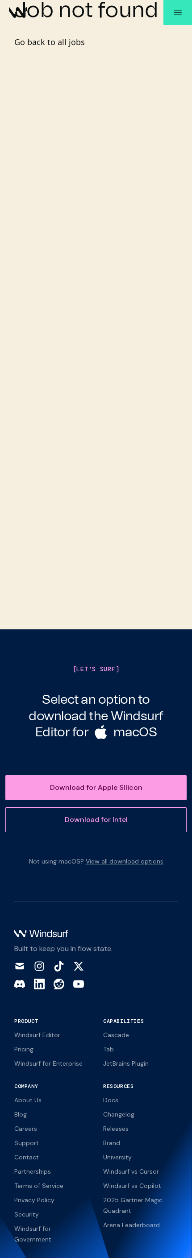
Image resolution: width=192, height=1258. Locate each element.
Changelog (118, 1114)
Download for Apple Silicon (96, 787)
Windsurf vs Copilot (132, 1186)
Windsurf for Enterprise (48, 1063)
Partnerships (32, 1171)
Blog (20, 1114)
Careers (25, 1129)
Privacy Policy (34, 1200)
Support (26, 1143)
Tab (108, 1049)
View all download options (124, 861)
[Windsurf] (18, 12)
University (117, 1157)
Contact (26, 1157)
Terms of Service (38, 1186)
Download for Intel (96, 819)
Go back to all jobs (49, 42)
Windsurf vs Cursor (131, 1171)
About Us (28, 1100)
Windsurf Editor (37, 1035)
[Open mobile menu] (177, 12)
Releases (116, 1129)
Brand (111, 1143)
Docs (110, 1100)
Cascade (116, 1035)
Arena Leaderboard (131, 1225)
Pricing (23, 1049)
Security (26, 1214)
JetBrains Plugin (126, 1063)
